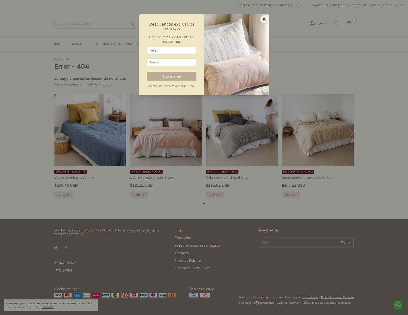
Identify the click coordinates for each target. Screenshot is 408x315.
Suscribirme (171, 76)
